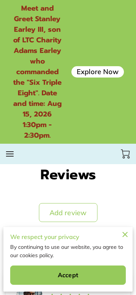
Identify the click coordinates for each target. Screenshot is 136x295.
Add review (68, 212)
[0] (125, 153)
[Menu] (10, 154)
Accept (68, 275)
